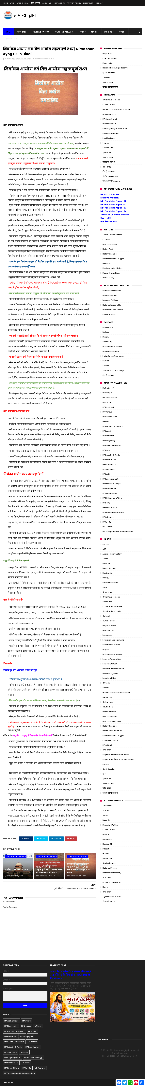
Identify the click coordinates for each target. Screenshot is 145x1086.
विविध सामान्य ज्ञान (110, 87)
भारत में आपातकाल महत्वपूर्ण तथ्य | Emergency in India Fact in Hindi (49, 869)
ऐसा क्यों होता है (109, 162)
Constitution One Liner (44, 59)
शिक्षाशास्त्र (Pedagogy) (112, 181)
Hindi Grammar (109, 114)
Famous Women (110, 295)
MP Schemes (108, 517)
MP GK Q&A (107, 393)
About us (46, 3)
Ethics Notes (108, 849)
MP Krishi (106, 474)
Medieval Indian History (113, 268)
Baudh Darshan (109, 568)
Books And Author (110, 582)
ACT (104, 549)
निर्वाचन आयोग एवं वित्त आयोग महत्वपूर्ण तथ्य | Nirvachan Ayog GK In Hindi (78, 868)
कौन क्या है (21, 32)
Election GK (107, 844)
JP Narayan (107, 877)
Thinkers (106, 77)
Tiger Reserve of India (112, 896)
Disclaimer (88, 3)
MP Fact (106, 421)
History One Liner (110, 254)
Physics (106, 361)
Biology (106, 332)
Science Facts (109, 147)
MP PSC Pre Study (109, 194)
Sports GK (107, 152)
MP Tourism (108, 527)
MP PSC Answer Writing (112, 498)
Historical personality (112, 305)
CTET (121, 32)
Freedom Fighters (110, 300)
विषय (82, 32)
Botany (106, 337)
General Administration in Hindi (116, 109)
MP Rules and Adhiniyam (113, 512)
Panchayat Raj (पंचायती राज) (115, 128)
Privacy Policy (74, 3)
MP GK (94, 32)
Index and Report (110, 58)
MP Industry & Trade (111, 455)
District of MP (108, 388)
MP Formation (108, 436)
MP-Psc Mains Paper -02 (113, 204)
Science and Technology (113, 370)
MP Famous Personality (113, 310)
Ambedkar (107, 805)
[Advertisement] (90, 17)
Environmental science (112, 346)
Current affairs (109, 104)
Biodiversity (108, 327)
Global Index (108, 702)
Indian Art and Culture (112, 731)
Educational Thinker (111, 645)
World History (108, 278)
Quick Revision (41, 32)
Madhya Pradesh (109, 197)
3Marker (106, 544)
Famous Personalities (112, 290)
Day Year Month (109, 625)
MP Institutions (109, 459)
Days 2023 (107, 834)
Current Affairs (64, 32)
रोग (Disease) (109, 171)
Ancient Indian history (112, 235)
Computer (107, 602)
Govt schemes (109, 707)
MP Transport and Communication (118, 531)
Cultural (106, 239)
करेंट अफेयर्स (35, 3)
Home (5, 3)
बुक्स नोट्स (10, 38)
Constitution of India (112, 611)
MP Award (107, 402)
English (106, 649)
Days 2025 (107, 53)
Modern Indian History (112, 273)
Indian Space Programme (113, 356)
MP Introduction (109, 464)
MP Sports (107, 522)
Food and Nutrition (111, 351)
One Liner (107, 750)
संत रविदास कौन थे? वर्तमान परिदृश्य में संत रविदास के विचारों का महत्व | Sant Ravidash (70, 975)
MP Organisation (110, 493)
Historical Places (110, 244)
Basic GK (106, 563)
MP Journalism (109, 469)
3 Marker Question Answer (114, 214)
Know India (107, 63)
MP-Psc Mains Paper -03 (113, 207)
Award (105, 558)
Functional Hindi (109, 678)
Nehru (105, 887)
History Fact (108, 249)
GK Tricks (106, 683)
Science (106, 143)
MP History (107, 263)
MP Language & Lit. (111, 479)
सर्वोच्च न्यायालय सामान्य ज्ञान (16, 871)
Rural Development (111, 133)
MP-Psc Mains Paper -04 (113, 211)
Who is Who (108, 82)
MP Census (107, 412)
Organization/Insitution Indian (116, 754)
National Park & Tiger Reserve (115, 68)
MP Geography (109, 440)
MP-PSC (108, 32)
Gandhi (106, 688)
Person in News (109, 314)
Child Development (111, 100)
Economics (107, 635)
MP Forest (107, 431)
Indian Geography (110, 740)
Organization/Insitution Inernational (118, 759)
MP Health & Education (112, 445)
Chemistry (107, 341)
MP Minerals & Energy (112, 483)
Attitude (106, 810)
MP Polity (106, 503)
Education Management (113, 640)
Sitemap (99, 3)
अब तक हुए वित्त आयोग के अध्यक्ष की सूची (20, 670)
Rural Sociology (109, 138)
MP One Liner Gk (109, 124)
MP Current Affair (110, 119)
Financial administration (113, 668)
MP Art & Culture (110, 397)
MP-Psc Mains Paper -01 (113, 201)
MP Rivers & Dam (110, 507)
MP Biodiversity (109, 407)
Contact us (59, 3)
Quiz (104, 774)
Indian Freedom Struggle (113, 258)
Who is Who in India (19, 3)
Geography (107, 697)
